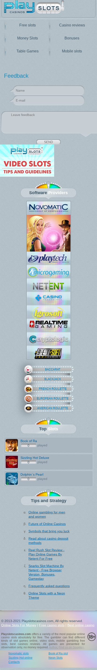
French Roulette (53, 389)
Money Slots (27, 38)
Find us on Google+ (71, 647)
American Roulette (52, 408)
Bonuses (72, 38)
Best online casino (80, 625)
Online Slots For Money (18, 625)
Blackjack (52, 379)
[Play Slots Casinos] (48, 7)
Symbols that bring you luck (48, 531)
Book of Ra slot (58, 653)
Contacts (14, 662)
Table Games (27, 51)
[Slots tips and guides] (48, 161)
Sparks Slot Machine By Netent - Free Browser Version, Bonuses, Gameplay (46, 572)
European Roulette (53, 398)
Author (53, 647)
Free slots (27, 25)
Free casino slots (52, 625)
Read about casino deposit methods (48, 541)
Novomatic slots (18, 653)
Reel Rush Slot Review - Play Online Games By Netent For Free (46, 554)
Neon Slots (55, 657)
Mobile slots (72, 51)
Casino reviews (72, 25)
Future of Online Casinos (47, 524)
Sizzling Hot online (20, 657)
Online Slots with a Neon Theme (46, 595)
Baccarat (52, 369)
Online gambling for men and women (46, 514)
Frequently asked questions (49, 586)
